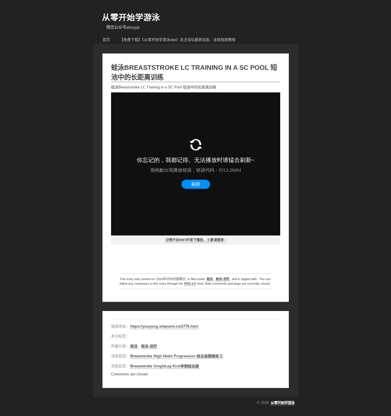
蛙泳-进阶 (223, 279)
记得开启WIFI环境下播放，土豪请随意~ (195, 240)
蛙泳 (210, 279)
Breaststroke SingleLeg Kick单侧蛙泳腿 (164, 366)
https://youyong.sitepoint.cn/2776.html (164, 326)
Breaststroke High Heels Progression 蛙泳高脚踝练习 (176, 356)
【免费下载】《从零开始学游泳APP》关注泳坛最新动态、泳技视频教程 (178, 39)
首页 (106, 39)
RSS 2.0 (190, 283)
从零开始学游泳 (131, 17)
